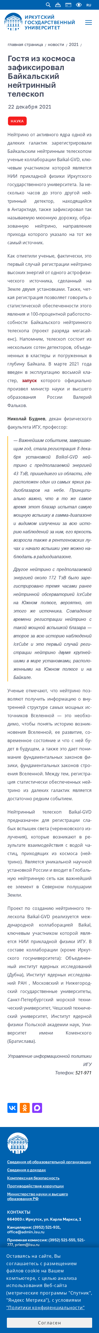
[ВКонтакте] (13, 1108)
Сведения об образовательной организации (49, 1162)
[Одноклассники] (25, 1108)
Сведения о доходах (26, 1170)
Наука (17, 121)
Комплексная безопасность (33, 1178)
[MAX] (37, 1108)
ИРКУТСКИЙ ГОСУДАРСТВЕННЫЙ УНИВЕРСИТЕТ (50, 22)
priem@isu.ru (27, 1245)
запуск (29, 380)
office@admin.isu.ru (25, 1232)
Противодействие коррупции (35, 1186)
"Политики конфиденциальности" (45, 1307)
